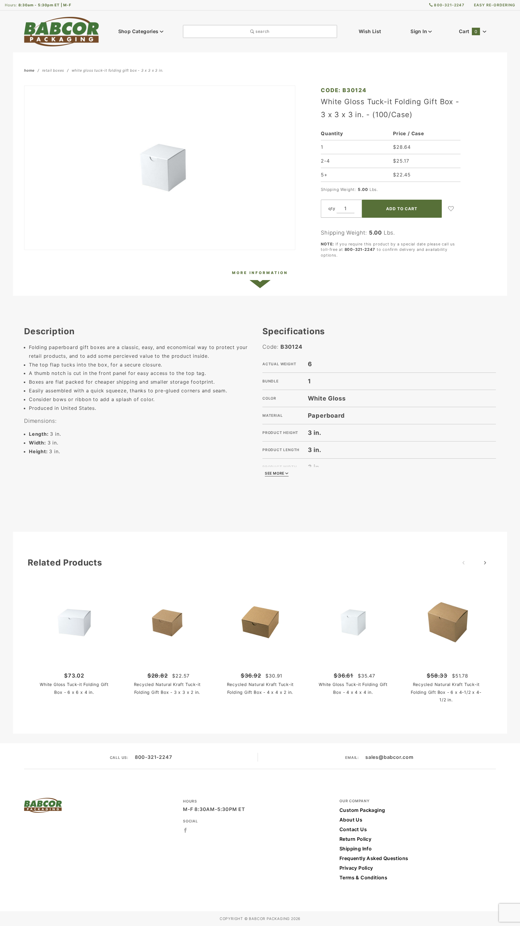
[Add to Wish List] (451, 209)
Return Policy (355, 839)
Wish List (370, 31)
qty (331, 208)
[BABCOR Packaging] (61, 31)
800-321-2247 (153, 757)
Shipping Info (355, 849)
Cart (468, 31)
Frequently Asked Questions (373, 858)
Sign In (419, 31)
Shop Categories (139, 31)
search (262, 31)
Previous (463, 563)
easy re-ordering (494, 5)
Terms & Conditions (363, 878)
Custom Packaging (362, 810)
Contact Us (353, 829)
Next (485, 563)
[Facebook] (185, 830)
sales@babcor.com (389, 757)
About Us (350, 820)
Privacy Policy (356, 868)
